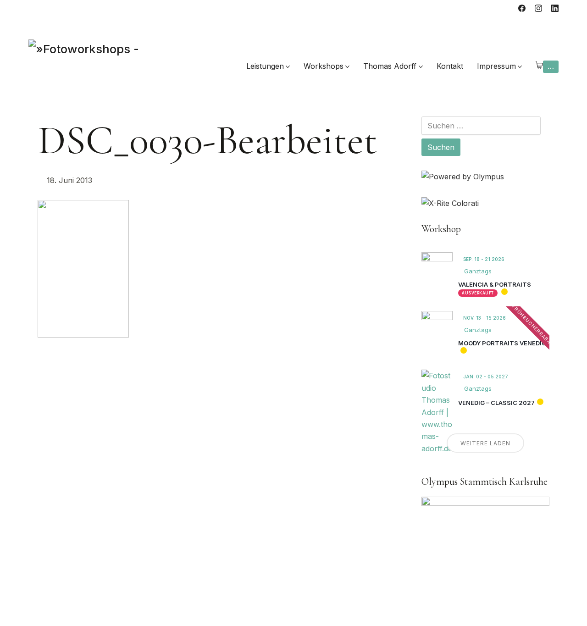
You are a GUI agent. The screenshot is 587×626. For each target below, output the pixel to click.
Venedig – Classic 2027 (496, 402)
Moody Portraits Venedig (502, 343)
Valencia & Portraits (494, 284)
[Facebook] (522, 8)
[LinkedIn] (555, 8)
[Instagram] (538, 8)
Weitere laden (485, 443)
